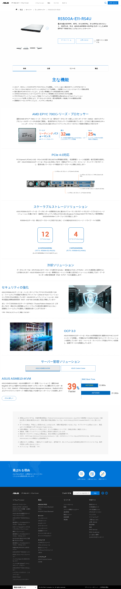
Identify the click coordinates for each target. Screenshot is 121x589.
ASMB (40, 562)
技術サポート (93, 504)
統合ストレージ (42, 547)
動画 (65, 507)
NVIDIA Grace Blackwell (46, 511)
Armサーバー (42, 523)
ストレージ (41, 540)
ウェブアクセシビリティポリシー (56, 6)
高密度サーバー (42, 530)
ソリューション (39, 3)
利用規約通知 (104, 587)
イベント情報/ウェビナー (71, 509)
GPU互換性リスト (94, 509)
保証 (90, 527)
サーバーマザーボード (44, 533)
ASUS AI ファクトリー (19, 504)
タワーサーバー (42, 525)
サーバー (29, 10)
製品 (49, 3)
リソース (56, 3)
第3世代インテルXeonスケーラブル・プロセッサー (21, 544)
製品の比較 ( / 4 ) (20, 587)
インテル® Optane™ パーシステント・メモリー (21, 564)
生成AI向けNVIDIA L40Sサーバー (21, 548)
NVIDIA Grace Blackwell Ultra (46, 508)
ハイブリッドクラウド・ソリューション (21, 573)
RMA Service (93, 529)
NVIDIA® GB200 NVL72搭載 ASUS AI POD (21, 539)
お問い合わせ (84, 40)
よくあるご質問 (94, 534)
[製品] (96, 68)
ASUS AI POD (42, 504)
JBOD (40, 552)
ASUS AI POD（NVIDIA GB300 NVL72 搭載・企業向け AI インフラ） (21, 509)
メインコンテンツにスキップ (56, 6)
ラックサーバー (40, 10)
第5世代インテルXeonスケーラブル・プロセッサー (21, 535)
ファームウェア (94, 517)
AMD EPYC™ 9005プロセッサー (21, 519)
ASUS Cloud (16, 577)
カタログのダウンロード (96, 537)
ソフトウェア (42, 556)
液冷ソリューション (19, 531)
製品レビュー (68, 514)
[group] (19, 48)
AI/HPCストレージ (44, 542)
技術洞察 (66, 517)
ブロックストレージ (44, 545)
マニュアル (92, 514)
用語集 (66, 519)
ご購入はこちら (94, 519)
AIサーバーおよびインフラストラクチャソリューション (21, 528)
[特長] (25, 68)
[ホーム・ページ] (15, 10)
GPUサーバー (42, 520)
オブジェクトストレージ (45, 550)
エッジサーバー (42, 528)
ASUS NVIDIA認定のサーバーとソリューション (21, 514)
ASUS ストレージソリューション (21, 555)
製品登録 (92, 524)
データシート (65, 40)
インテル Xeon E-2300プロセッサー (21, 560)
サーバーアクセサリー (44, 536)
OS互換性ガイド (94, 507)
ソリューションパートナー (21, 579)
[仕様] (48, 68)
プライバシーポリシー (91, 587)
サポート (64, 3)
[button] (105, 2)
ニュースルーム (68, 504)
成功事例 (66, 512)
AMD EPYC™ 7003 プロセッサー (21, 569)
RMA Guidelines (94, 532)
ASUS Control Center (45, 559)
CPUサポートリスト (95, 512)
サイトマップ (56, 6)
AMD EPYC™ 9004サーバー (21, 552)
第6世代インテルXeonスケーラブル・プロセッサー (21, 523)
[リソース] (72, 68)
